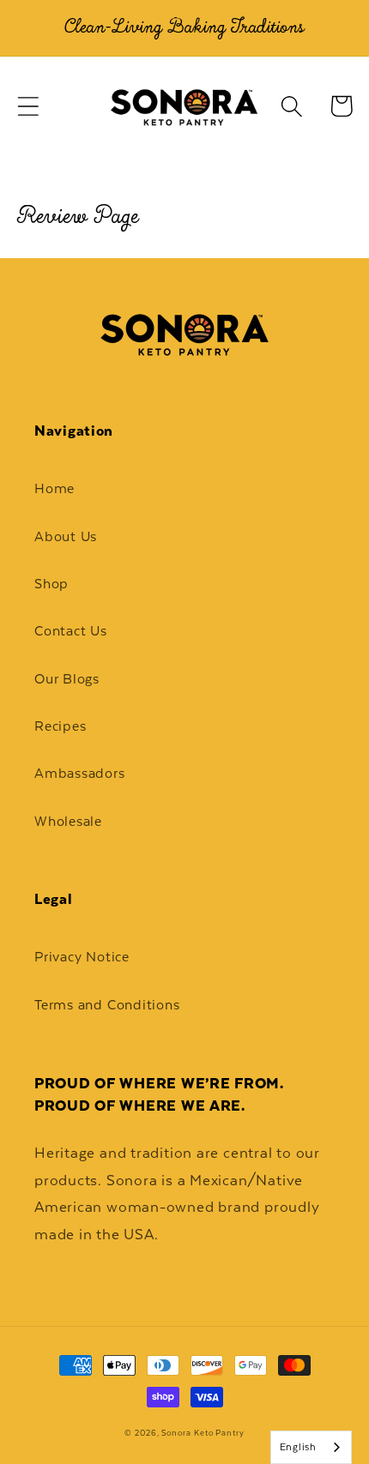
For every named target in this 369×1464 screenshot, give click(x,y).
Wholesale (68, 821)
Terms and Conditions (107, 1005)
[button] (27, 105)
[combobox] (311, 1447)
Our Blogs (67, 679)
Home (54, 488)
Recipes (60, 726)
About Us (65, 536)
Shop (51, 583)
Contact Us (70, 631)
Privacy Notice (82, 957)
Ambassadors (79, 773)
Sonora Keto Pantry (202, 1432)
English (298, 1447)
